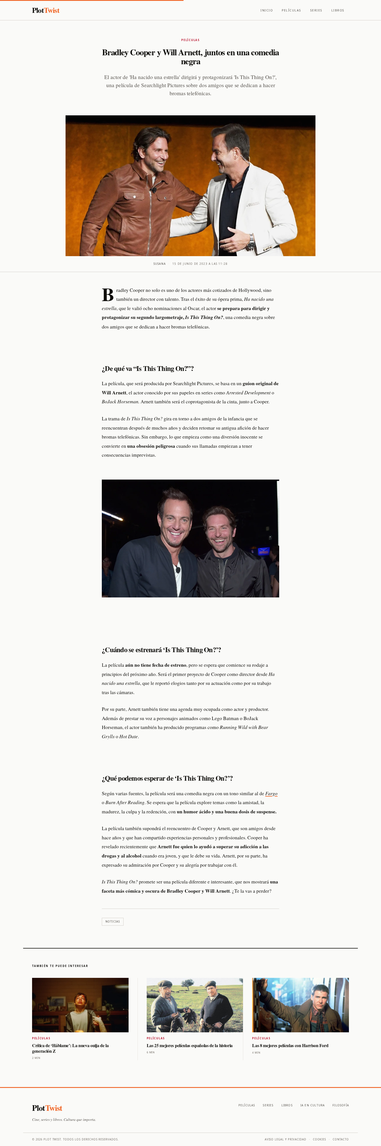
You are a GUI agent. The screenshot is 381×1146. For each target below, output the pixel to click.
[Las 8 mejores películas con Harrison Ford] (300, 1005)
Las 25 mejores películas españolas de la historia (190, 1045)
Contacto (341, 1139)
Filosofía (340, 1105)
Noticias (112, 921)
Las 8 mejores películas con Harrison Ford (290, 1045)
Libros (337, 10)
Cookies (319, 1139)
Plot (45, 9)
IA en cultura (312, 1105)
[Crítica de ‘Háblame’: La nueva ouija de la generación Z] (80, 1005)
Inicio (267, 10)
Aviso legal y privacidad (285, 1139)
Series (316, 10)
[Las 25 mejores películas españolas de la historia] (195, 1005)
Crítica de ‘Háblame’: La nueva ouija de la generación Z (70, 1048)
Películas (291, 10)
